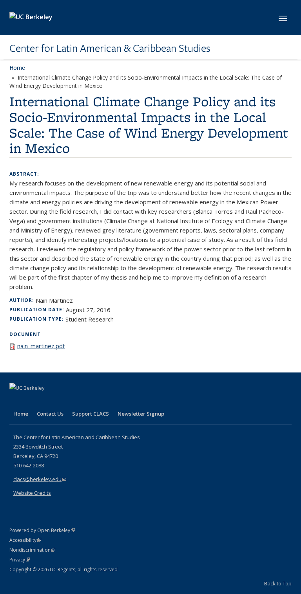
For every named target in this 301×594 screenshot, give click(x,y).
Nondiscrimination (32, 550)
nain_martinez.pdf (41, 346)
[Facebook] (16, 401)
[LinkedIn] (32, 401)
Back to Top (278, 583)
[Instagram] (62, 401)
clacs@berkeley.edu (39, 479)
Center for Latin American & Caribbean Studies (109, 48)
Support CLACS (90, 413)
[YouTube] (47, 401)
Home (17, 67)
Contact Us (50, 413)
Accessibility (25, 540)
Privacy (19, 559)
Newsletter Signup (141, 413)
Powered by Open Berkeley (42, 530)
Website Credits (32, 492)
